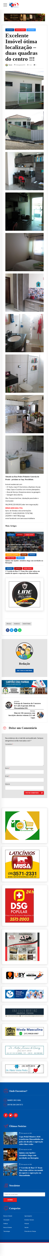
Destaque (11, 535)
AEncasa (9, 623)
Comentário (9, 744)
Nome (7, 768)
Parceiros (20, 558)
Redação (10, 65)
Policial (26, 1223)
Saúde (26, 1227)
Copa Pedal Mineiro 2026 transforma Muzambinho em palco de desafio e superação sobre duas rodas (23, 547)
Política (5, 1223)
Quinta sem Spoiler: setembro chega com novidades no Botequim (29, 1155)
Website (7, 784)
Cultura (24, 554)
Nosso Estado (7, 1227)
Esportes (19, 535)
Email (7, 776)
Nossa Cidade (29, 535)
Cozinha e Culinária (12, 554)
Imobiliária (17, 623)
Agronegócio (28, 1216)
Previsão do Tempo (30, 1231)
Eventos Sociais (29, 1220)
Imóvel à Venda (26, 623)
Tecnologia (6, 1231)
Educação (6, 1220)
